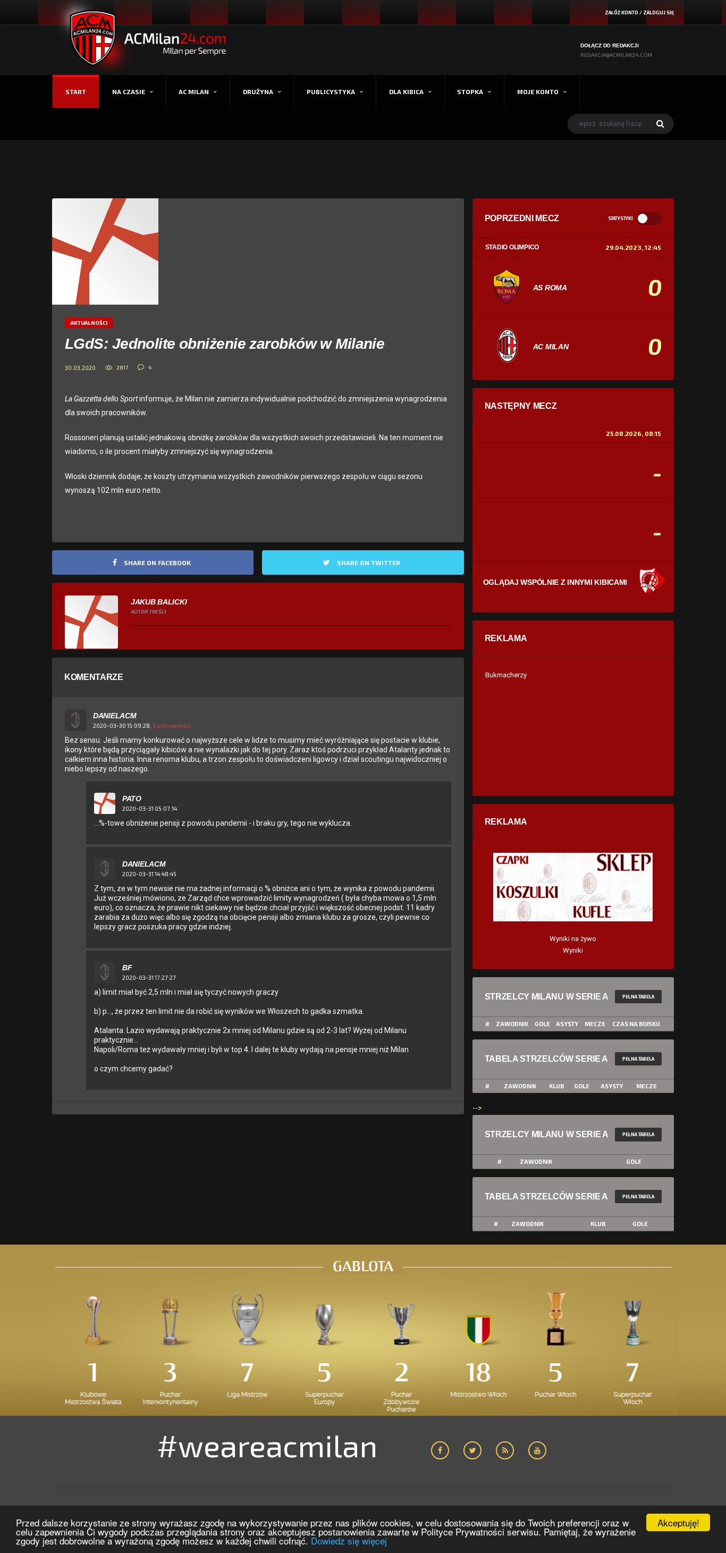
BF (127, 967)
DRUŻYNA (258, 91)
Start (75, 91)
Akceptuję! (678, 1522)
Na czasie (128, 91)
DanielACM (114, 715)
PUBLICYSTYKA (331, 91)
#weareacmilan (267, 1445)
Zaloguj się (658, 12)
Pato (131, 798)
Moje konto (538, 91)
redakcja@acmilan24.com (616, 55)
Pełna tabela (638, 997)
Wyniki (573, 950)
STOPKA (470, 91)
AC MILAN (194, 91)
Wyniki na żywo (573, 939)
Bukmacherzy (506, 675)
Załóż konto (621, 12)
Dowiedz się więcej (349, 1540)
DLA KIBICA (406, 91)
